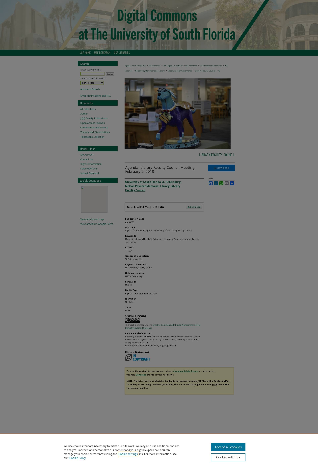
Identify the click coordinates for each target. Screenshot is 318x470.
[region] (159, 452)
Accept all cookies (228, 447)
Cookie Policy (77, 458)
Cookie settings (128, 454)
